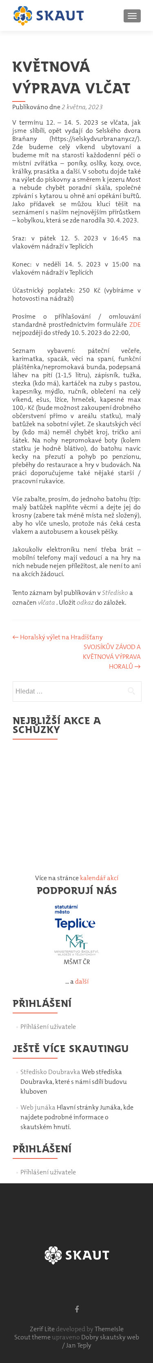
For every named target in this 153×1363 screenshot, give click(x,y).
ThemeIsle (109, 1329)
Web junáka (37, 1107)
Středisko (115, 592)
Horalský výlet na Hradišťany (57, 637)
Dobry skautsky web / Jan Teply (100, 1341)
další (82, 981)
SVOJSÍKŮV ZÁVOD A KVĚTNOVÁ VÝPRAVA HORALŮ (112, 657)
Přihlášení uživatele (48, 1026)
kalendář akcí (99, 878)
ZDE (135, 324)
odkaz (85, 602)
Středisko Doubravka (50, 1072)
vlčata (46, 602)
